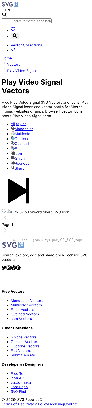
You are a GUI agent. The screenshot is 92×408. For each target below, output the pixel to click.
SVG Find (18, 391)
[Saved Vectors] (13, 30)
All (18, 124)
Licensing (56, 404)
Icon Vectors (21, 318)
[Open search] (15, 36)
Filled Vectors (22, 309)
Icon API (18, 378)
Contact (71, 404)
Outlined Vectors (25, 314)
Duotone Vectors (25, 346)
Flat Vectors (21, 350)
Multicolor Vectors (26, 305)
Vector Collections (26, 45)
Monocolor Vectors (27, 300)
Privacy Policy (36, 404)
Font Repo (19, 387)
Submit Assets (23, 355)
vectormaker (21, 382)
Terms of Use (13, 404)
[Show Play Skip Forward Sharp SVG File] (18, 206)
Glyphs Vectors (23, 337)
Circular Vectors (24, 341)
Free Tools (19, 373)
